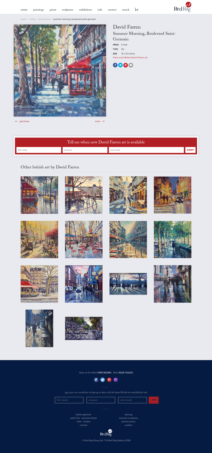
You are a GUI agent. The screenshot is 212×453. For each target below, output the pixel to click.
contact (83, 425)
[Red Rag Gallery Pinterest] (109, 380)
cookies (128, 425)
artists (32, 19)
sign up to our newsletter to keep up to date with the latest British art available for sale (106, 393)
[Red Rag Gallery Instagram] (115, 380)
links (79, 421)
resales (86, 421)
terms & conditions (128, 418)
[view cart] (136, 9)
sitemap (129, 414)
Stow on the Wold (95, 372)
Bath (123, 372)
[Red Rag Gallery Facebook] (96, 380)
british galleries (83, 414)
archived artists (89, 418)
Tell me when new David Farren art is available (106, 143)
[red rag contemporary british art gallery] (182, 7)
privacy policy (128, 421)
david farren (44, 19)
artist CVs (75, 418)
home (23, 19)
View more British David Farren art (130, 57)
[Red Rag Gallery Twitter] (102, 380)
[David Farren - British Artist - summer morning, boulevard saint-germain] (60, 71)
